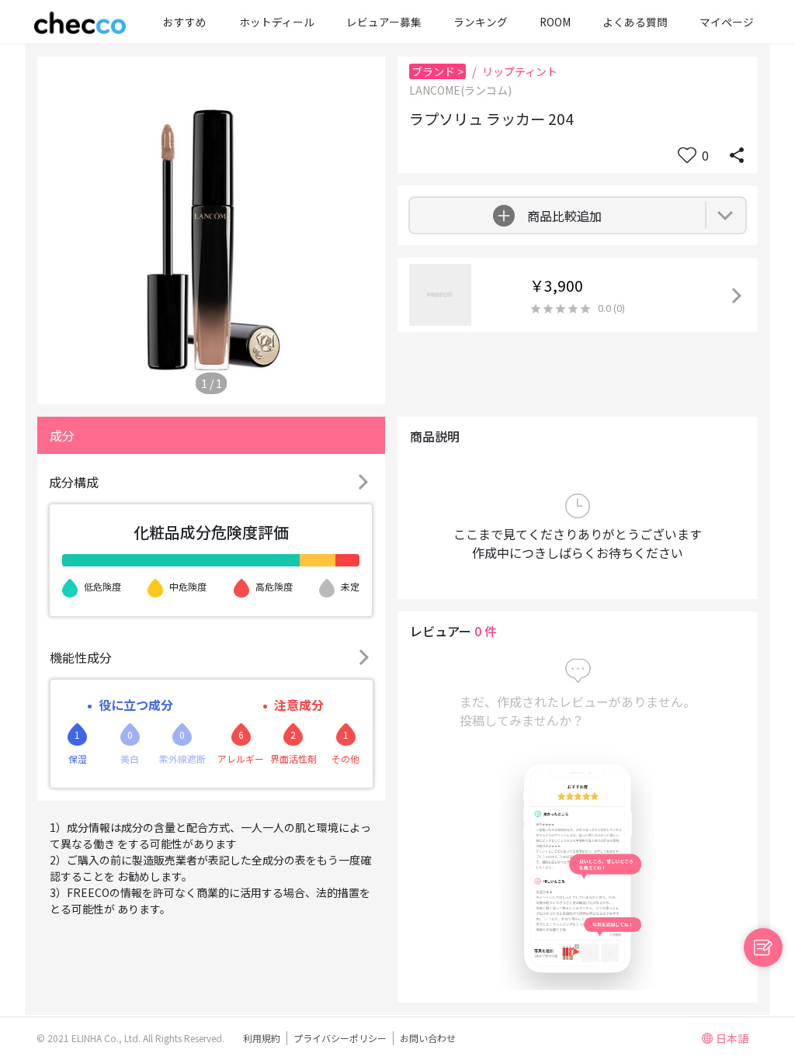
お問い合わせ (428, 1037)
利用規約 (261, 1037)
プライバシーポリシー (340, 1037)
